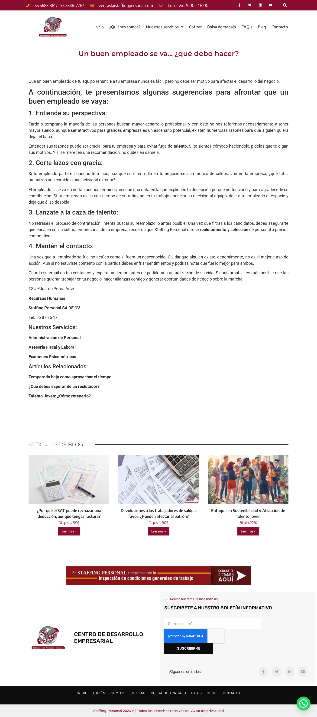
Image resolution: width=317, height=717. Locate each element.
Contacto (280, 26)
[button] (285, 5)
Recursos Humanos (47, 298)
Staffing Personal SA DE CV (54, 307)
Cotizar (195, 26)
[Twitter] (250, 5)
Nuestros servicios (162, 26)
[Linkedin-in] (290, 672)
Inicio (99, 26)
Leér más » (69, 531)
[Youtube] (270, 5)
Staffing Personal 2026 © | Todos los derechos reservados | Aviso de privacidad (158, 711)
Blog (262, 26)
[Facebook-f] (239, 5)
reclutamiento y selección (224, 229)
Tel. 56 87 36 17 (43, 317)
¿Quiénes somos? (124, 26)
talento (180, 146)
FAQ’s (247, 26)
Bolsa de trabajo (221, 26)
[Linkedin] (260, 5)
